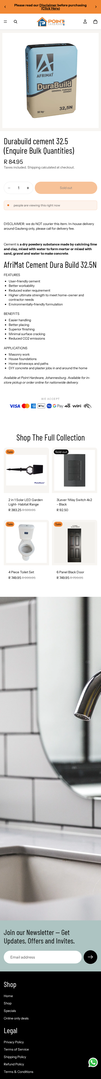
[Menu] (5, 21)
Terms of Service (16, 1049)
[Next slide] (96, 7)
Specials (10, 1011)
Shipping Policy (15, 1057)
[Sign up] (90, 957)
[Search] (15, 21)
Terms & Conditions (18, 1072)
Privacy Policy (14, 1042)
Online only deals (16, 1018)
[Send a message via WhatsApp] (93, 1062)
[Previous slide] (5, 7)
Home (8, 996)
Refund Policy (14, 1064)
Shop (8, 1003)
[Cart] (95, 21)
